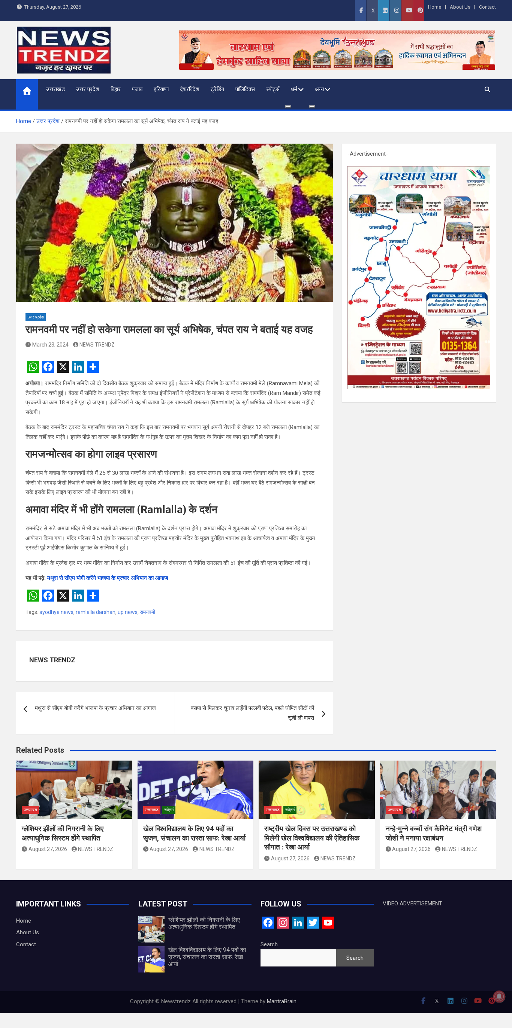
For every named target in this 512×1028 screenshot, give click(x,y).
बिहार (116, 89)
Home (434, 7)
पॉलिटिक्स (245, 89)
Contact (487, 7)
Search (269, 944)
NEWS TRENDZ (97, 345)
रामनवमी (147, 612)
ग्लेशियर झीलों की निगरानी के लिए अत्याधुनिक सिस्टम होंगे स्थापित (62, 833)
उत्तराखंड (55, 89)
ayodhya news (56, 612)
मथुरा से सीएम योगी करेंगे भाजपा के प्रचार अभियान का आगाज (107, 578)
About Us (460, 7)
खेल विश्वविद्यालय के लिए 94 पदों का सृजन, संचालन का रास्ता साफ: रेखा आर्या (194, 833)
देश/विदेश (189, 89)
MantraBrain (281, 1001)
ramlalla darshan (95, 612)
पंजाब (137, 89)
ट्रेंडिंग (217, 89)
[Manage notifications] (499, 996)
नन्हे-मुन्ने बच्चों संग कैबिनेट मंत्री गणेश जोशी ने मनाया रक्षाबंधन (434, 833)
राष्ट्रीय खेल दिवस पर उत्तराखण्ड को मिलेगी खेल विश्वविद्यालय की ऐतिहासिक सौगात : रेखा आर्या (311, 837)
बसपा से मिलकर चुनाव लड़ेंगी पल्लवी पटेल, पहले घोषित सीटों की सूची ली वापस (252, 713)
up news (128, 612)
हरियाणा (161, 89)
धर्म (294, 89)
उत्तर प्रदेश (87, 89)
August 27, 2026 (47, 849)
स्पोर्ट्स (273, 89)
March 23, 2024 (50, 345)
